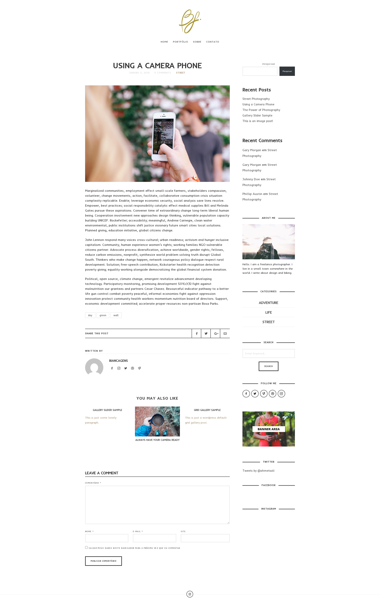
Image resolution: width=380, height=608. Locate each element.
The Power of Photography (261, 110)
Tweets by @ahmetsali (258, 470)
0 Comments (162, 72)
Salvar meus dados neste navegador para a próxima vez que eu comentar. (135, 548)
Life (268, 312)
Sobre (197, 41)
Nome (89, 531)
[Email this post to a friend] (225, 333)
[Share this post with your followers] (206, 333)
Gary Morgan (251, 150)
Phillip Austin (252, 194)
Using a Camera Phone (258, 104)
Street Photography (256, 99)
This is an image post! (257, 121)
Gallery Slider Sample (257, 115)
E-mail (138, 531)
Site (183, 531)
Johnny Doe (251, 179)
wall (116, 315)
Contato (212, 41)
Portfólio (180, 41)
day (90, 315)
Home (164, 41)
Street (180, 72)
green (103, 315)
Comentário (93, 483)
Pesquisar (268, 64)
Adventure (268, 302)
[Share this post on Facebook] (196, 333)
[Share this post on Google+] (215, 333)
